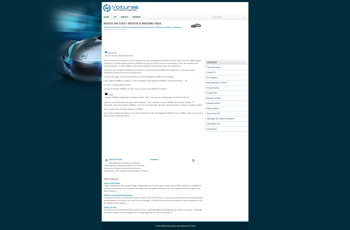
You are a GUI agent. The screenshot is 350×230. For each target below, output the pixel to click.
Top (115, 16)
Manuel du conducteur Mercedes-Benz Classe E (138, 27)
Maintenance (177, 27)
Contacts (124, 16)
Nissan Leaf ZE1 (213, 113)
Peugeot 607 (212, 93)
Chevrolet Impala (213, 67)
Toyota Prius (212, 129)
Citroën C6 (211, 72)
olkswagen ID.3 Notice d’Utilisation (220, 119)
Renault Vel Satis (214, 98)
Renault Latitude (213, 103)
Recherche (136, 16)
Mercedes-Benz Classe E (112, 27)
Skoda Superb (212, 108)
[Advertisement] (153, 40)
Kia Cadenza (212, 78)
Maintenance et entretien (164, 27)
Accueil (106, 16)
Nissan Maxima (213, 88)
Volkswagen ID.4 (213, 124)
